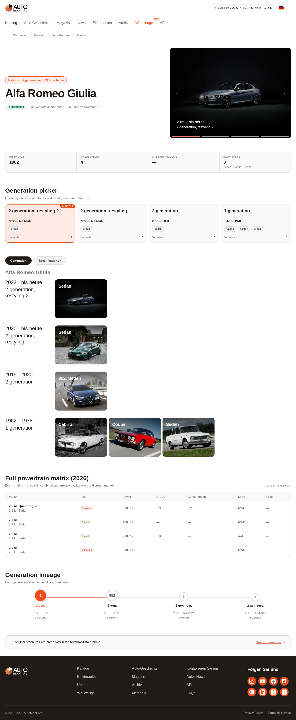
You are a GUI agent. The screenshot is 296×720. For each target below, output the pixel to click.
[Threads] (273, 692)
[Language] (281, 8)
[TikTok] (284, 681)
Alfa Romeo (61, 35)
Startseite (19, 35)
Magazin (63, 23)
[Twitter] (284, 692)
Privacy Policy (253, 712)
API (163, 23)
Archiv (123, 23)
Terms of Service (279, 712)
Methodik (139, 693)
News (81, 23)
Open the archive (268, 642)
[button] (284, 92)
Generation (18, 260)
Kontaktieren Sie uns (203, 668)
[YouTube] (262, 681)
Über (81, 685)
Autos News (196, 676)
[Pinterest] (251, 692)
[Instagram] (251, 681)
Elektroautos (102, 23)
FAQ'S (192, 693)
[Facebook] (273, 681)
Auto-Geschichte (37, 23)
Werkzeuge (144, 23)
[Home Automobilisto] (16, 11)
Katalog (11, 23)
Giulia (81, 35)
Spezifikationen (49, 260)
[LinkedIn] (262, 692)
